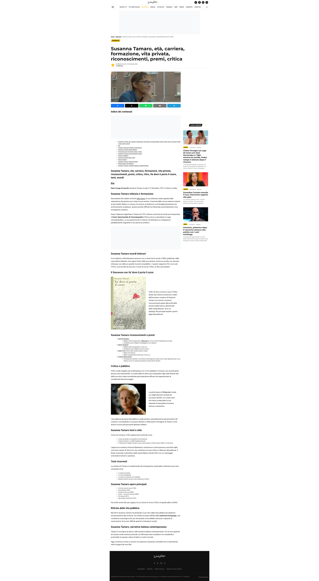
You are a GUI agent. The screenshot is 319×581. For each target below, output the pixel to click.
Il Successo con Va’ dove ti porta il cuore (130, 151)
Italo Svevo (141, 199)
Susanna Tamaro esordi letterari (127, 149)
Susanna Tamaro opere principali (128, 161)
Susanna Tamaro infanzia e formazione (130, 147)
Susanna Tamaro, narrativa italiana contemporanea (133, 165)
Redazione (120, 66)
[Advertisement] (159, 22)
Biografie (145, 7)
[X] (199, 2)
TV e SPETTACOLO (134, 7)
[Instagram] (203, 2)
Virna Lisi (144, 341)
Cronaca (169, 7)
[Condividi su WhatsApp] (146, 106)
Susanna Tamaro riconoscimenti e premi (130, 153)
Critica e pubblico (123, 155)
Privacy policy (159, 569)
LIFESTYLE (197, 7)
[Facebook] (195, 2)
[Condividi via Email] (160, 106)
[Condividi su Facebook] (117, 106)
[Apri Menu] (113, 7)
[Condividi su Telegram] (174, 106)
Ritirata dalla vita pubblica (126, 163)
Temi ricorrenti (122, 159)
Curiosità (189, 7)
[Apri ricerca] (207, 7)
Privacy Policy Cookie (174, 569)
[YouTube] (206, 2)
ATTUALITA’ (160, 7)
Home (112, 37)
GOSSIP (181, 7)
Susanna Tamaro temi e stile (126, 157)
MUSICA (152, 7)
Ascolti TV (123, 7)
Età (119, 145)
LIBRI (175, 7)
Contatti (150, 569)
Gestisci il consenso (203, 577)
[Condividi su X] (131, 106)
